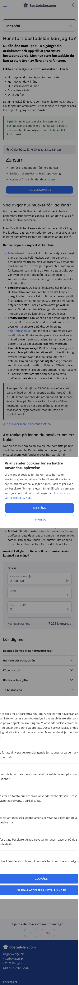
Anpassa (40, 519)
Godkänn (39, 508)
